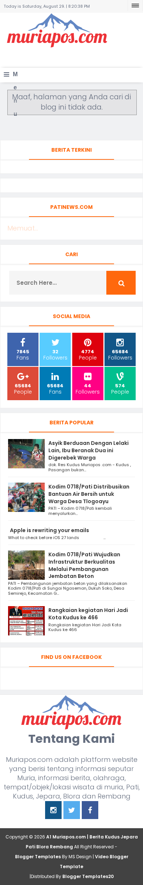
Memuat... (22, 228)
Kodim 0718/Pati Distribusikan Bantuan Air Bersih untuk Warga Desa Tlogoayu (88, 494)
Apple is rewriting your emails (49, 530)
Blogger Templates (38, 856)
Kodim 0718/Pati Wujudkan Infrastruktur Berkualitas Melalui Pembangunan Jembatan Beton (84, 565)
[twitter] (71, 811)
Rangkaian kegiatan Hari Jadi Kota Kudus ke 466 (88, 613)
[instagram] (53, 811)
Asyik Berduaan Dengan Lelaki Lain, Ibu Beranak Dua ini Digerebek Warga (88, 450)
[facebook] (90, 811)
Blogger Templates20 (88, 876)
